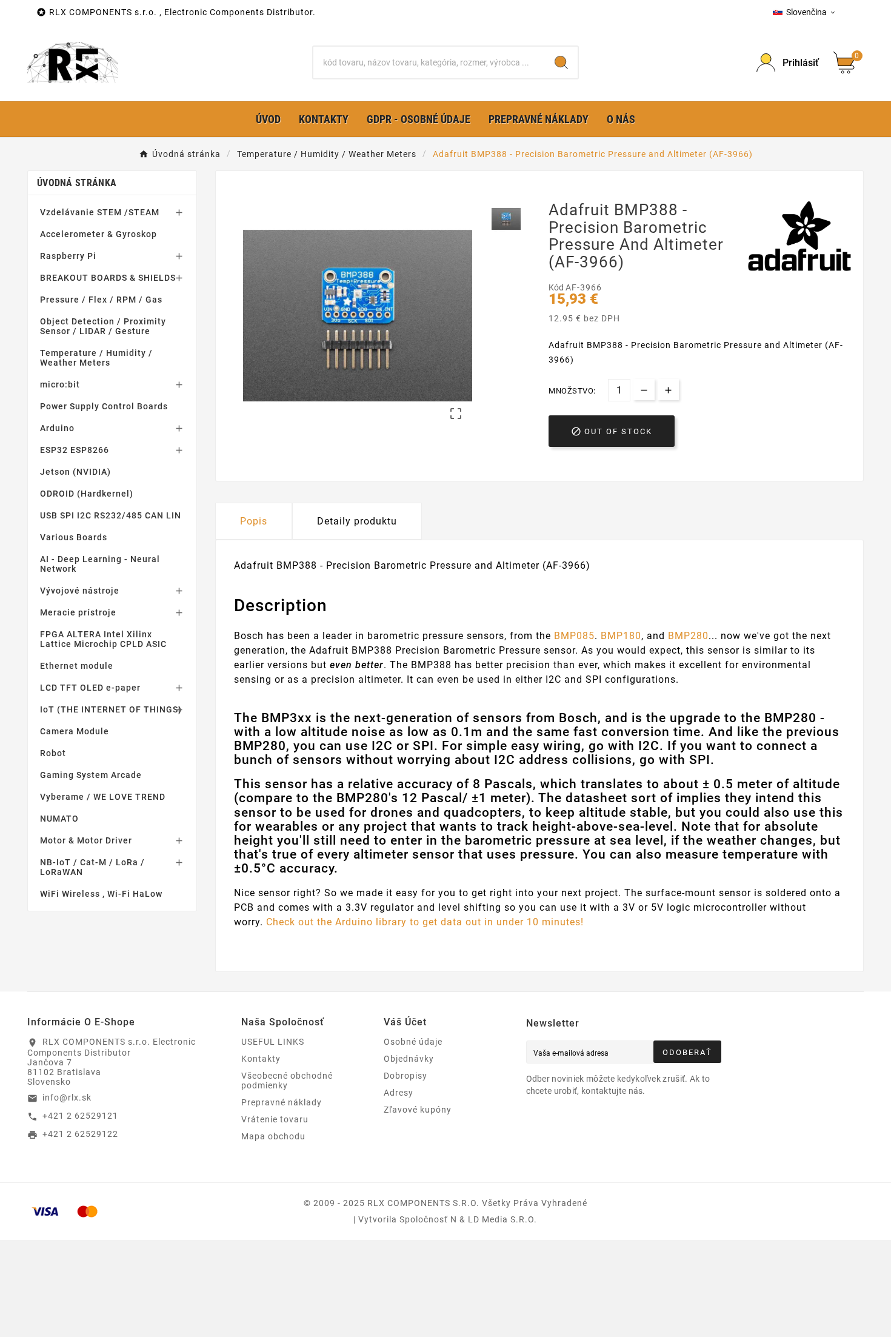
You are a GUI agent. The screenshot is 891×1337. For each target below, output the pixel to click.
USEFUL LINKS (272, 1042)
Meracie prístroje (78, 612)
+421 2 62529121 (80, 1116)
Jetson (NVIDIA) (75, 472)
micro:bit (60, 384)
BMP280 (688, 636)
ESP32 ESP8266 (74, 450)
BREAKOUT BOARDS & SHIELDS (108, 278)
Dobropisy (405, 1076)
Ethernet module (76, 666)
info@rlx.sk (67, 1097)
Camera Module (74, 731)
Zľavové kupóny (418, 1109)
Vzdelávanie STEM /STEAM (99, 212)
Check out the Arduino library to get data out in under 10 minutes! (425, 922)
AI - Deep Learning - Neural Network (100, 564)
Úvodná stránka (76, 183)
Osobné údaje (413, 1042)
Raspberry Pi (68, 256)
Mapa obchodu (273, 1136)
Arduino (57, 428)
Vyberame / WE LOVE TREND (102, 797)
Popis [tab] (253, 521)
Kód (557, 287)
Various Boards (73, 537)
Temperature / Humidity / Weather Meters (96, 357)
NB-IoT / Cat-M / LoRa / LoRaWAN (92, 867)
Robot (53, 753)
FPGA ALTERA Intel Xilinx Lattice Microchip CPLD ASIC (103, 639)
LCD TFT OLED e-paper (90, 687)
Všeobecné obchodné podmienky (287, 1080)
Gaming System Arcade (91, 775)
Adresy (398, 1092)
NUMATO (59, 818)
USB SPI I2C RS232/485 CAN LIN (110, 515)
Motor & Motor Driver (86, 840)
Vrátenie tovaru (275, 1119)
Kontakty (261, 1059)
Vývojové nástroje (79, 590)
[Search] (561, 62)
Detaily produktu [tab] (357, 521)
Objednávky (409, 1059)
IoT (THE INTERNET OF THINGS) (111, 709)
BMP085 (574, 636)
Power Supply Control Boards (104, 406)
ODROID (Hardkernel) (86, 493)
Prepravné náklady (281, 1102)
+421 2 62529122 (80, 1134)
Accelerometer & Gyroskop (98, 234)
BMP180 (621, 636)
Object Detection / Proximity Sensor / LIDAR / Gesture (103, 326)
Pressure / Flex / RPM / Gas (101, 299)
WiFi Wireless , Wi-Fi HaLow (101, 894)
